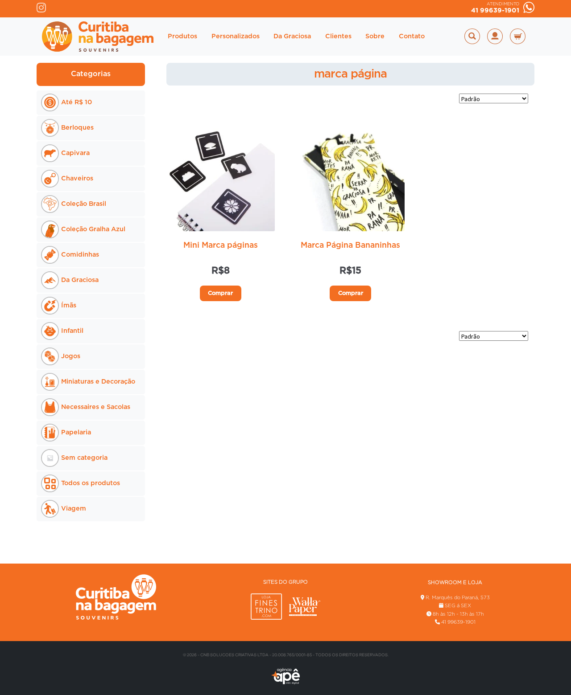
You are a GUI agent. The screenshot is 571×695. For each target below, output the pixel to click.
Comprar (220, 293)
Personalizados (235, 36)
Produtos (182, 36)
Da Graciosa (292, 36)
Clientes (338, 36)
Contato (412, 36)
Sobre (375, 36)
